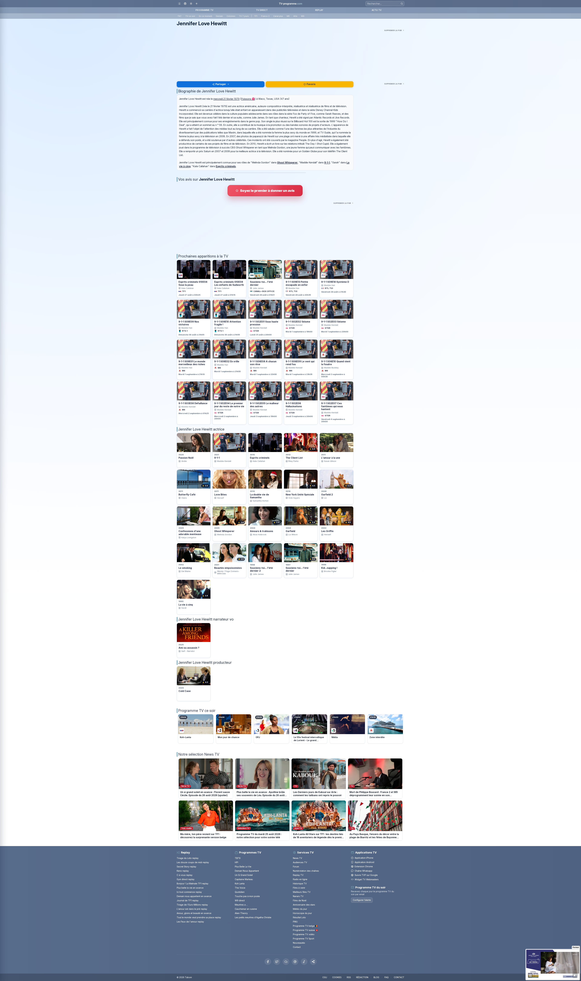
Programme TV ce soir (196, 710)
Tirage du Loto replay (188, 858)
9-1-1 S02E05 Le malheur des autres (264, 405)
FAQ (386, 977)
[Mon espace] (185, 3)
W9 (302, 16)
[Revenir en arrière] (196, 3)
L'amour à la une (330, 457)
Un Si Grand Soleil (244, 875)
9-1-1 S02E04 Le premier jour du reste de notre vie (229, 405)
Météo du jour (300, 909)
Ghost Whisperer (287, 162)
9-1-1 (327, 162)
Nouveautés (299, 943)
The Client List (294, 457)
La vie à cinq (186, 604)
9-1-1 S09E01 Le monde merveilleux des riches (192, 363)
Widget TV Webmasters (367, 879)
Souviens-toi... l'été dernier (261, 283)
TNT (179, 16)
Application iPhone (364, 858)
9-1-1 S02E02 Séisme (298, 321)
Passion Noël (186, 457)
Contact (297, 947)
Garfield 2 (327, 494)
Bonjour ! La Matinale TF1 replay (192, 883)
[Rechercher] (402, 4)
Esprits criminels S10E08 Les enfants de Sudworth (229, 283)
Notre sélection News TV (198, 754)
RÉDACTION (362, 977)
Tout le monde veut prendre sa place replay (199, 917)
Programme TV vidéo (303, 934)
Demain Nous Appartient (247, 871)
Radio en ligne (300, 879)
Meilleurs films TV (301, 892)
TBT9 (237, 858)
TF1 (255, 16)
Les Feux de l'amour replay (190, 921)
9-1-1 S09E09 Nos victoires (189, 323)
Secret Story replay (186, 866)
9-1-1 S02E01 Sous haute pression (264, 323)
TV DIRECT (262, 10)
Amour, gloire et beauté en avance (194, 913)
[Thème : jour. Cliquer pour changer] (191, 3)
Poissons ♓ (248, 98)
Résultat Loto (299, 917)
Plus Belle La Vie (243, 866)
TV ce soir (190, 16)
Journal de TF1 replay (188, 900)
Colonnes (231, 16)
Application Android (364, 862)
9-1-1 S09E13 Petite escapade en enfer (297, 283)
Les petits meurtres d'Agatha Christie (253, 917)
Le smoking (185, 568)
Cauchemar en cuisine (246, 909)
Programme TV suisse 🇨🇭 (305, 930)
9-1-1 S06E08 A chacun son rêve (263, 363)
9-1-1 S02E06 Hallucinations (294, 405)
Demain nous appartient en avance (194, 896)
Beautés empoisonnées (228, 568)
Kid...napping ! (329, 568)
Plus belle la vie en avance (190, 887)
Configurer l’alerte (362, 900)
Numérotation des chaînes (306, 871)
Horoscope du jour (302, 913)
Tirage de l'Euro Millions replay (192, 904)
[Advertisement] (290, 53)
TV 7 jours (244, 16)
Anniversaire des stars (304, 904)
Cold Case (185, 691)
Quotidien (240, 892)
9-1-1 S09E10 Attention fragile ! (227, 323)
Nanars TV (298, 896)
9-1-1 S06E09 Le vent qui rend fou (300, 363)
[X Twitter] (277, 961)
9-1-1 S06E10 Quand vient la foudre (335, 363)
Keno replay (183, 871)
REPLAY (319, 10)
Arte (295, 16)
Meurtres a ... (241, 904)
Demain (219, 16)
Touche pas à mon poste (247, 896)
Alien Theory (241, 913)
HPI (236, 862)
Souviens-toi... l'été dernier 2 (261, 569)
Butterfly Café (187, 494)
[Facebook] (267, 961)
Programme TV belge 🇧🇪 (305, 926)
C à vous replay (184, 875)
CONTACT (399, 977)
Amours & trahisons (261, 531)
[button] (313, 961)
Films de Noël (299, 900)
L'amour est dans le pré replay (192, 909)
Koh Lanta (240, 883)
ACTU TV (376, 10)
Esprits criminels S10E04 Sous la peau (193, 283)
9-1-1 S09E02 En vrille (226, 361)
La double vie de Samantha (259, 496)
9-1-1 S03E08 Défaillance (193, 403)
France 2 (265, 16)
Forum (296, 866)
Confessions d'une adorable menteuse (190, 533)
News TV (297, 858)
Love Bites (220, 494)
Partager (220, 84)
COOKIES (336, 977)
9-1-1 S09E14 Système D (335, 281)
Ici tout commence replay (189, 892)
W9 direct (240, 900)
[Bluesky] (286, 961)
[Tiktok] (304, 961)
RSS (349, 977)
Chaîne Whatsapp (363, 871)
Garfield (290, 531)
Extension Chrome (364, 866)
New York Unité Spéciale (300, 494)
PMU (295, 921)
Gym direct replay (185, 879)
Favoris (311, 84)
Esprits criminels (226, 166)
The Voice (240, 887)
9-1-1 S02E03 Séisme (333, 321)
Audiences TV (300, 862)
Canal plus (278, 16)
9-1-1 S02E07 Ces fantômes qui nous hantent (332, 406)
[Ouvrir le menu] (179, 3)
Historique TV (300, 883)
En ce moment (205, 16)
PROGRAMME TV (204, 10)
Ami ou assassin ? (189, 647)
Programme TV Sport (303, 938)
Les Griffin (327, 531)
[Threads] (295, 961)
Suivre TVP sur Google (366, 875)
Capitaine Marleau (244, 879)
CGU (324, 977)
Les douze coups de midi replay (193, 862)
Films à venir (299, 887)
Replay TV (298, 875)
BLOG (376, 977)
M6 (288, 16)
